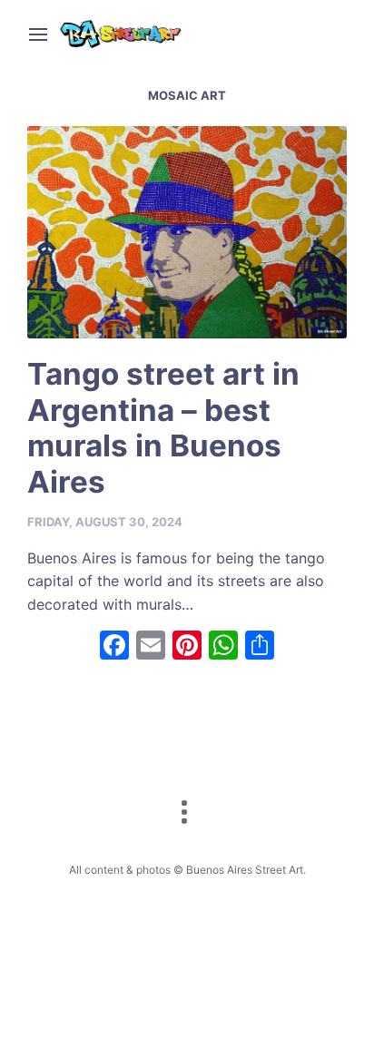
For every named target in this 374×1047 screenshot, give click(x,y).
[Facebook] (114, 647)
